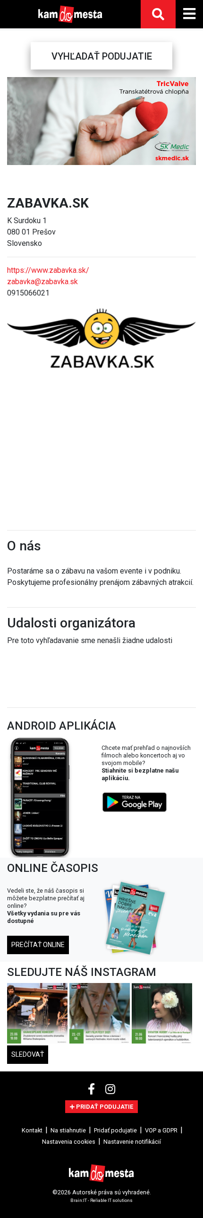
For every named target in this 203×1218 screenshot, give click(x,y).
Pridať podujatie (115, 1130)
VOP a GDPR (161, 1130)
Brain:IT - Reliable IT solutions (101, 1199)
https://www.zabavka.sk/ (48, 270)
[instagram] (110, 1089)
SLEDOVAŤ (27, 1054)
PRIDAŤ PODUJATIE (104, 1106)
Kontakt (32, 1130)
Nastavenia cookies (68, 1141)
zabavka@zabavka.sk (42, 281)
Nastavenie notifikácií (132, 1141)
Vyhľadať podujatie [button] (101, 56)
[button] (15, 121)
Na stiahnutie (68, 1130)
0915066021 (28, 292)
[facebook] (93, 1089)
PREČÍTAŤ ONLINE (38, 944)
